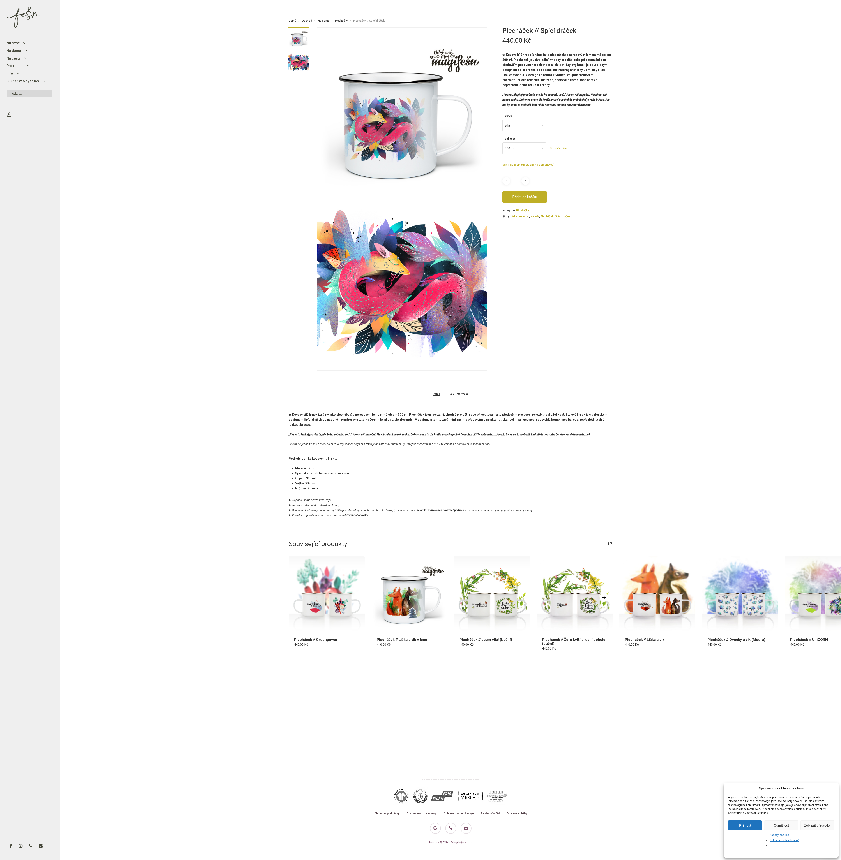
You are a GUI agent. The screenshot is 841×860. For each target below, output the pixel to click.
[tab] (436, 393)
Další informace (459, 394)
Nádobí (534, 216)
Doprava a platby (517, 813)
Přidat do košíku (524, 197)
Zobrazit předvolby (817, 825)
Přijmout (745, 825)
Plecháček (547, 216)
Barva (508, 115)
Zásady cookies (779, 835)
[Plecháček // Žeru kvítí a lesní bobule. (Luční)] (575, 594)
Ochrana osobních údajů (784, 840)
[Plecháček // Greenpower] (327, 594)
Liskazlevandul (520, 216)
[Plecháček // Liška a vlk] (657, 594)
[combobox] (524, 125)
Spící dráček (562, 216)
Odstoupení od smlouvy (421, 813)
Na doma (323, 20)
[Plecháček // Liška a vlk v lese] (409, 594)
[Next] (604, 597)
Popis (436, 394)
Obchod (307, 20)
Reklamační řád (490, 813)
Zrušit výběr (560, 147)
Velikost (510, 138)
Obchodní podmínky (386, 813)
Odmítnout (781, 825)
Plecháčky (341, 20)
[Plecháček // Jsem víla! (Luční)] (492, 594)
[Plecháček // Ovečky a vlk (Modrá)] (740, 594)
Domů (292, 20)
